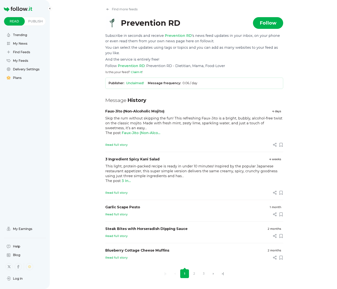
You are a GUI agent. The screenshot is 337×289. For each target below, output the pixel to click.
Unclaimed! (135, 83)
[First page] (165, 273)
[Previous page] (175, 273)
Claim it (136, 72)
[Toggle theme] (29, 266)
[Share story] (275, 145)
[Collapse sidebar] (49, 8)
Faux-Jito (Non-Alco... (141, 133)
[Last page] (222, 273)
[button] (14, 278)
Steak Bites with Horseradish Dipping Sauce (146, 229)
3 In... (126, 181)
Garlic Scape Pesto (122, 207)
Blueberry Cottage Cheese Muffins (137, 250)
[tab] (14, 21)
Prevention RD (178, 36)
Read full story (116, 145)
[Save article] (281, 145)
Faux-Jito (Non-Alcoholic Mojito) (134, 111)
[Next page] (213, 273)
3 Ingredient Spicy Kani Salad (132, 159)
